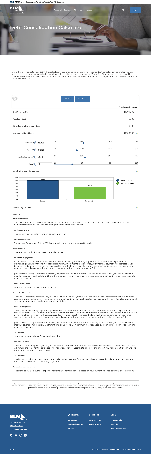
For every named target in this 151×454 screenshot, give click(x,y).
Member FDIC (115, 449)
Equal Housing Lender (132, 449)
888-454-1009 (21, 429)
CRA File (114, 424)
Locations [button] (94, 415)
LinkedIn (25, 435)
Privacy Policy (117, 420)
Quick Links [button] (73, 415)
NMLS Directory (16, 426)
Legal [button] (113, 415)
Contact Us (72, 420)
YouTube (16, 435)
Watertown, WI (95, 424)
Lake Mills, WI (95, 420)
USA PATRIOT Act (118, 428)
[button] (75, 111)
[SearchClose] (123, 10)
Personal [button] (58, 10)
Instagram (20, 435)
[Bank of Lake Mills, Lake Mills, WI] (17, 10)
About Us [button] (78, 10)
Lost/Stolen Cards (75, 424)
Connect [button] (88, 10)
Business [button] (68, 10)
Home (12, 449)
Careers (71, 428)
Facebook (11, 435)
